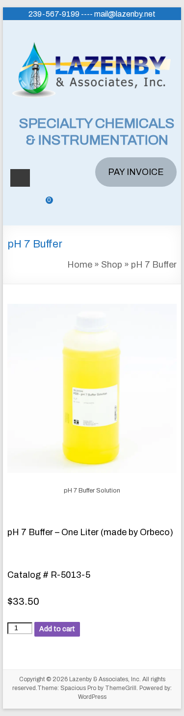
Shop (111, 265)
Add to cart (57, 629)
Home (79, 265)
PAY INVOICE (136, 172)
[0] (42, 207)
